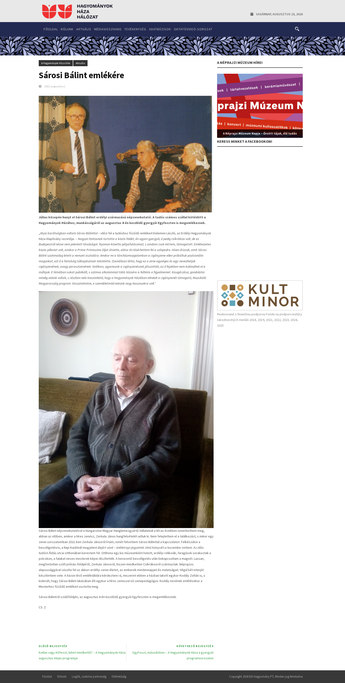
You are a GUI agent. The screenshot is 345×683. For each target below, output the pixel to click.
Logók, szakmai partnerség (89, 677)
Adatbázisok (160, 29)
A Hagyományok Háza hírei (55, 63)
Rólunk (67, 29)
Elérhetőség (119, 677)
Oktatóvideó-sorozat (193, 29)
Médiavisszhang (108, 29)
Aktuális (83, 29)
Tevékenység (135, 29)
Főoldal (51, 29)
